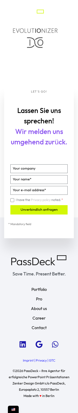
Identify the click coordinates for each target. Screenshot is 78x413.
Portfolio (39, 289)
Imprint (28, 360)
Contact (39, 328)
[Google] (39, 344)
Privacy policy (41, 200)
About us (39, 308)
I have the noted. (39, 200)
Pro (39, 299)
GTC (52, 360)
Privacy (41, 360)
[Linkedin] (23, 344)
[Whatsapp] (55, 344)
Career (39, 318)
